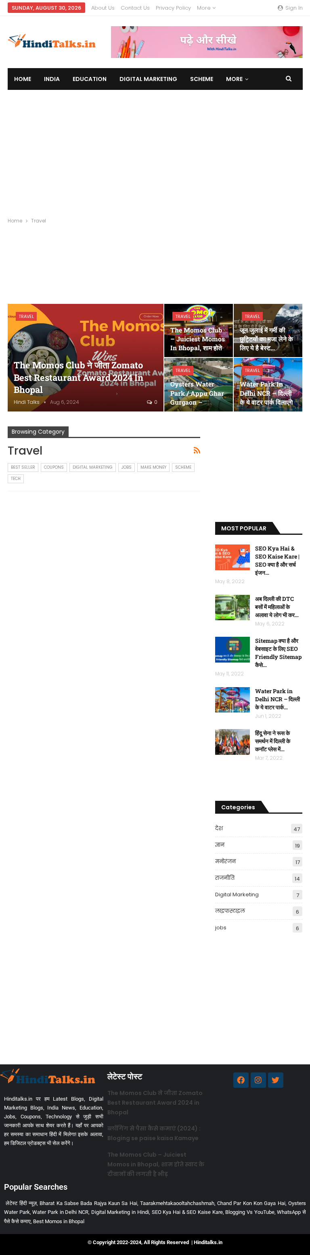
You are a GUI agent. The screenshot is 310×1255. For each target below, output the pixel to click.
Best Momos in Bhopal (58, 1221)
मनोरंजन (225, 861)
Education (90, 79)
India (52, 79)
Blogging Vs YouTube (249, 1212)
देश (219, 828)
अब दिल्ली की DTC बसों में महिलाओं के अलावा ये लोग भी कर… (277, 607)
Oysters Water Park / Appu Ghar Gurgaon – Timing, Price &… (197, 397)
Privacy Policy (173, 8)
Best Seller (23, 467)
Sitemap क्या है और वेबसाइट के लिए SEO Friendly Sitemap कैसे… (278, 653)
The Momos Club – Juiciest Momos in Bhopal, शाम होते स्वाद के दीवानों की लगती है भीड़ (155, 1164)
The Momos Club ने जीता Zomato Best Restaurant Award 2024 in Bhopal (78, 377)
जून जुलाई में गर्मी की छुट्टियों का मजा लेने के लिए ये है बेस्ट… (266, 339)
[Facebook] (241, 1080)
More (204, 8)
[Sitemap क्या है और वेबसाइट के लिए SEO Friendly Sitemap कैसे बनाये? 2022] (232, 650)
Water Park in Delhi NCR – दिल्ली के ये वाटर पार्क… (277, 699)
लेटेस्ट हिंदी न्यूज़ (21, 1203)
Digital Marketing (148, 79)
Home (22, 79)
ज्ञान (219, 845)
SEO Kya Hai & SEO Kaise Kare (187, 1212)
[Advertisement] (155, 150)
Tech (16, 479)
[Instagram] (258, 1080)
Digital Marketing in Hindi (120, 1212)
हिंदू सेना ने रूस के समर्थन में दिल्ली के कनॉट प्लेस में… (272, 741)
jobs (126, 467)
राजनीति (225, 878)
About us (103, 8)
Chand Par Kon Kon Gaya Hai (251, 1203)
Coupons (54, 467)
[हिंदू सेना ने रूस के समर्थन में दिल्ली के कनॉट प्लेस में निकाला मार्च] (232, 742)
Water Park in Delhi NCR (60, 1212)
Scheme (201, 79)
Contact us (135, 8)
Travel (26, 316)
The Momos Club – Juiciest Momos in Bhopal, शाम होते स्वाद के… (197, 343)
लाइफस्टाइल (230, 911)
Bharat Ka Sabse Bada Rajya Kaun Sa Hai (88, 1203)
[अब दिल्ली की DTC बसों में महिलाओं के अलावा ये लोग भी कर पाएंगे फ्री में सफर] (232, 608)
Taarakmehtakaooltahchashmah (177, 1203)
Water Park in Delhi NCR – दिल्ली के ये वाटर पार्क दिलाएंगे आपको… (266, 397)
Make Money (153, 467)
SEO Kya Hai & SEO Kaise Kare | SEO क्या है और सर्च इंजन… (277, 560)
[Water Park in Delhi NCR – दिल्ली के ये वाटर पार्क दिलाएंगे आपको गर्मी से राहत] (232, 700)
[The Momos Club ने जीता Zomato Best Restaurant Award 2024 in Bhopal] (85, 357)
